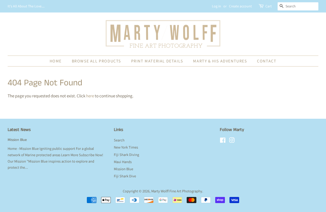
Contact (266, 61)
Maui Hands (123, 161)
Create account (240, 6)
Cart (268, 6)
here (90, 96)
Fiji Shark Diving (126, 154)
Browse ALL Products (96, 61)
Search (119, 140)
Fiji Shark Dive (125, 176)
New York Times (126, 147)
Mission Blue (17, 139)
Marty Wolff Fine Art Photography (176, 191)
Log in (216, 6)
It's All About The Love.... (26, 6)
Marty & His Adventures (220, 61)
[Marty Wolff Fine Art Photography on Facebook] (223, 141)
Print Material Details (157, 61)
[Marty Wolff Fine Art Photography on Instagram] (232, 141)
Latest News (19, 130)
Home (56, 61)
